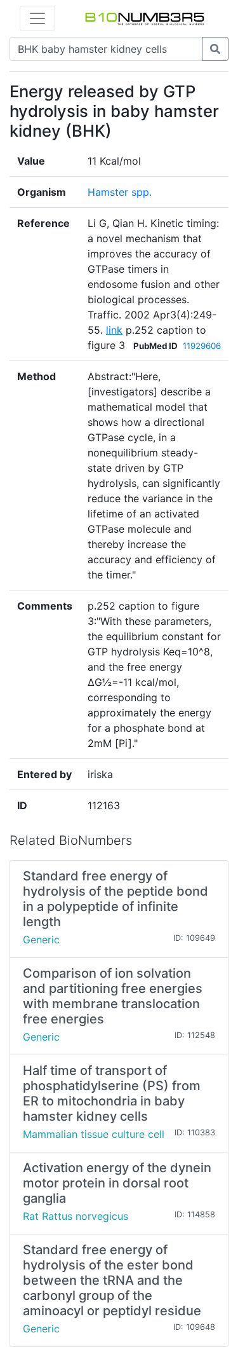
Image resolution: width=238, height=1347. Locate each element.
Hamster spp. (120, 192)
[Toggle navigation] (37, 18)
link (114, 330)
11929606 (202, 346)
